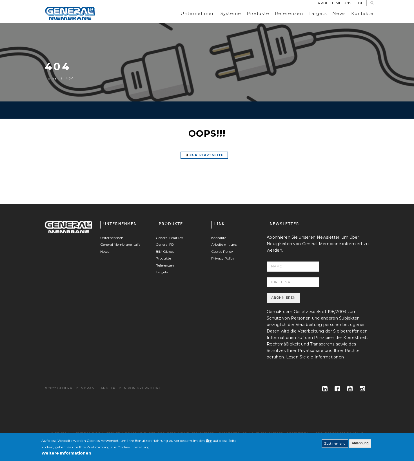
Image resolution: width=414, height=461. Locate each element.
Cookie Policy (222, 251)
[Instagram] (360, 389)
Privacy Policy (222, 258)
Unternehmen (198, 13)
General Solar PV (169, 238)
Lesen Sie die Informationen (315, 357)
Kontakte (362, 13)
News (339, 13)
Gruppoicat (149, 388)
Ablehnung (360, 443)
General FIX (165, 244)
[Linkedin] (323, 389)
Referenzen (289, 13)
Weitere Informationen (66, 453)
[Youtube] (348, 389)
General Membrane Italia (120, 244)
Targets (318, 13)
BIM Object (165, 251)
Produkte (258, 13)
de (361, 3)
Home (51, 78)
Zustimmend (335, 443)
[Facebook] (335, 389)
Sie (209, 440)
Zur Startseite (206, 155)
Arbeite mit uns (334, 3)
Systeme (231, 13)
